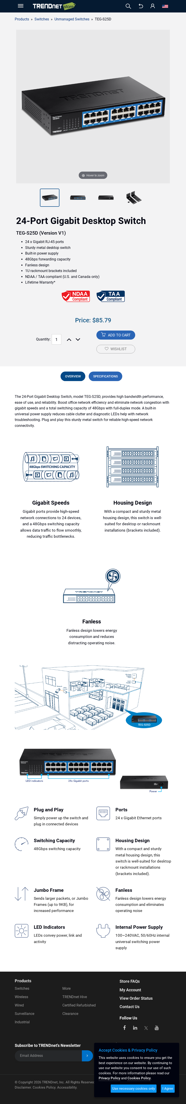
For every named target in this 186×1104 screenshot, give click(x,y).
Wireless (21, 997)
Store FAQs (130, 981)
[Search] (128, 6)
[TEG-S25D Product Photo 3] (78, 198)
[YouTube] (157, 1027)
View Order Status (136, 998)
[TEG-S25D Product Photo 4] (106, 198)
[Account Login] (152, 6)
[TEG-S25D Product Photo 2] (49, 198)
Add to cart (119, 335)
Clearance (70, 1014)
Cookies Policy (44, 1087)
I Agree (167, 1089)
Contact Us (130, 1006)
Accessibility (66, 1087)
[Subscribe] (87, 1055)
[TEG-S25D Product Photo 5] (134, 198)
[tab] (73, 376)
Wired (19, 1005)
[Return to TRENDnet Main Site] (140, 6)
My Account (130, 989)
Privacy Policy (109, 1078)
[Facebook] (124, 1027)
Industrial (22, 1022)
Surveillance (24, 1014)
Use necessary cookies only (133, 1089)
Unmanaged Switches (71, 19)
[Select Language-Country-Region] (165, 6)
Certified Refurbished (79, 1005)
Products (22, 19)
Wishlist (118, 349)
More (66, 988)
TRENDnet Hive (74, 997)
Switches (22, 988)
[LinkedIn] (135, 1027)
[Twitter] (146, 1027)
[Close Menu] (20, 6)
